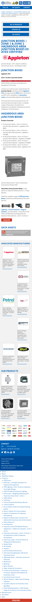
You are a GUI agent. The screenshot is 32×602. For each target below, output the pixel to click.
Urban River (19, 465)
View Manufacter (7, 269)
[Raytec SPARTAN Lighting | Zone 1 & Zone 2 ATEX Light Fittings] (23, 301)
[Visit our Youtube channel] (11, 452)
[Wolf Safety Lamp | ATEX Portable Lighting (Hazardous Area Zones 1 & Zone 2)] (23, 349)
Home (3, 12)
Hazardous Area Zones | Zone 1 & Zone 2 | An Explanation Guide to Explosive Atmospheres (17, 535)
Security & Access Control (12, 577)
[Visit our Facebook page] (5, 452)
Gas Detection (8, 524)
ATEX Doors (7, 480)
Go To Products (16, 24)
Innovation (5, 595)
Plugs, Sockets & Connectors (13, 568)
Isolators (6, 548)
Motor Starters (8, 566)
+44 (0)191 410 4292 (13, 449)
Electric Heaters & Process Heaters (15, 511)
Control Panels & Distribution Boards (15, 502)
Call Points (7, 500)
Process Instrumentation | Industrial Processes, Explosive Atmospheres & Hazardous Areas (15, 573)
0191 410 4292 (11, 446)
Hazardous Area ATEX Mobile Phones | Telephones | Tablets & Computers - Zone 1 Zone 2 (18, 529)
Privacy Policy (5, 461)
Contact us (16, 29)
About (4, 474)
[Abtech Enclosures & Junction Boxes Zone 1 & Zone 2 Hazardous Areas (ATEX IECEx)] (23, 252)
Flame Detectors (9, 522)
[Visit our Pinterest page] (14, 452)
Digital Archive (5, 463)
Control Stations (9, 505)
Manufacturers (6, 592)
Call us (5, 7)
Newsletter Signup (8, 476)
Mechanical (7, 562)
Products (9, 12)
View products (5, 394)
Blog (3, 597)
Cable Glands (8, 498)
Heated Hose (8, 544)
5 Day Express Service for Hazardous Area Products (15, 12)
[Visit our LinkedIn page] (8, 452)
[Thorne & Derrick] (9, 3)
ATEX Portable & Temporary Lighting (15, 491)
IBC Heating (7, 546)
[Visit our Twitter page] (2, 452)
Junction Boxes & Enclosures (13, 551)
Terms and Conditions (7, 459)
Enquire (6, 220)
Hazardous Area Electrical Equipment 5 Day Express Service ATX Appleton (17, 232)
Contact (26, 7)
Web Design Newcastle (7, 465)
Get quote (16, 7)
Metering (6, 564)
